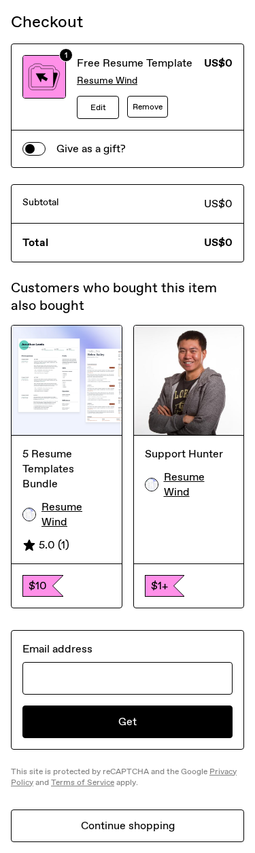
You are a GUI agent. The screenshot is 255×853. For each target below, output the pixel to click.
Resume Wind (107, 80)
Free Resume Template (134, 62)
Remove (148, 106)
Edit (98, 107)
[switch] (34, 149)
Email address (57, 648)
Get (127, 721)
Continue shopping (128, 825)
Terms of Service (82, 782)
